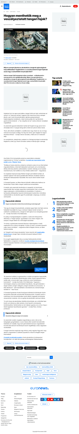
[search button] (49, 2)
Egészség (3, 407)
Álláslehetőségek (31, 412)
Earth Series (12, 11)
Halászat (42, 348)
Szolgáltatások (18, 393)
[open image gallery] (26, 260)
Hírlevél (44, 404)
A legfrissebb (17, 403)
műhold (27, 378)
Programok (3, 415)
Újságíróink (3, 417)
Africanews (17, 411)
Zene (36, 374)
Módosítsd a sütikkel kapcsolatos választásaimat (32, 420)
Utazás (2, 409)
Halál (48, 370)
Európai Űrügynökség (39, 378)
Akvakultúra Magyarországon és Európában (17, 316)
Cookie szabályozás (32, 404)
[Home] (4, 11)
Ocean (18, 11)
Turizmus (51, 378)
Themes (3, 393)
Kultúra (2, 411)
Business (3, 400)
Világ (2, 398)
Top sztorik (57, 78)
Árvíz (55, 370)
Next (2, 405)
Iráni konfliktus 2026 (47, 367)
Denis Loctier (8, 57)
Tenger (19, 348)
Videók (2, 413)
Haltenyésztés (9, 348)
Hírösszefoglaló (18, 398)
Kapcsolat (29, 410)
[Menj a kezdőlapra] (6, 6)
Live (75, 6)
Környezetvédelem (31, 348)
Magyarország (27, 374)
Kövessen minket (18, 405)
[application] (26, 40)
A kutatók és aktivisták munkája (13, 337)
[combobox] (57, 2)
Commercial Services (32, 398)
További (29, 393)
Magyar (4, 1)
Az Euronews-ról (31, 396)
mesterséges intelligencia (49, 374)
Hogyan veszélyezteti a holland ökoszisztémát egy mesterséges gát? (23, 204)
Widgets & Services (19, 409)
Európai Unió (38, 370)
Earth (7, 11)
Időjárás (16, 400)
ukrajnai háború (26, 370)
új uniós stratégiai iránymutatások (34, 241)
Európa (2, 396)
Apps (15, 407)
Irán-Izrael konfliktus (31, 367)
